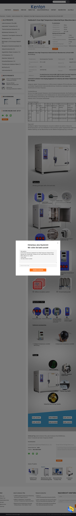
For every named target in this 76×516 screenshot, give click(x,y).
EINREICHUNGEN (38, 270)
